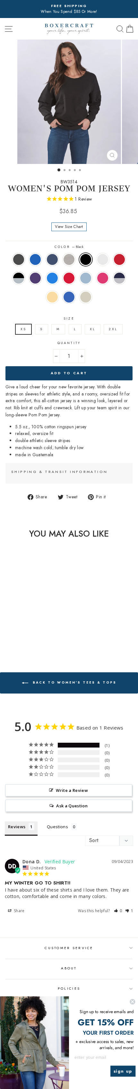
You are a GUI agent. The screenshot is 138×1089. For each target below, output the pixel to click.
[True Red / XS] (35, 633)
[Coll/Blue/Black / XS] (13, 627)
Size (69, 318)
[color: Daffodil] (24, 639)
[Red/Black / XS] (5, 633)
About (69, 968)
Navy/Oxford (119, 278)
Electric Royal (69, 297)
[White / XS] (42, 627)
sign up (123, 1071)
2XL (113, 329)
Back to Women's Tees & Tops (73, 682)
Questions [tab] (57, 827)
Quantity (68, 342)
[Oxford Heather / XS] (27, 627)
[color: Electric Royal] (31, 639)
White (102, 259)
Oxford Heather (69, 259)
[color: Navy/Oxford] (16, 639)
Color (69, 246)
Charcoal (18, 259)
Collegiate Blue (52, 278)
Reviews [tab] (16, 827)
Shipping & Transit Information (59, 471)
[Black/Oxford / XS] (13, 633)
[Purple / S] (20, 633)
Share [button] (19, 910)
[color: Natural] (39, 639)
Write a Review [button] (72, 790)
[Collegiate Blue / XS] (27, 633)
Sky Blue (85, 278)
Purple (35, 278)
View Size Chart (69, 227)
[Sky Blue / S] (42, 633)
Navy (52, 259)
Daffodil (52, 297)
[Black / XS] (35, 627)
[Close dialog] (132, 1002)
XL (92, 329)
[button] (118, 911)
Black (85, 259)
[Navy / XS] (20, 627)
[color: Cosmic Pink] (9, 639)
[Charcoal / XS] (5, 627)
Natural (85, 297)
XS (23, 329)
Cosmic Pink (102, 278)
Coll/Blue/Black (35, 259)
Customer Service (69, 947)
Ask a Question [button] (72, 806)
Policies (69, 988)
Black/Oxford (18, 278)
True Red (69, 278)
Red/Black (119, 259)
